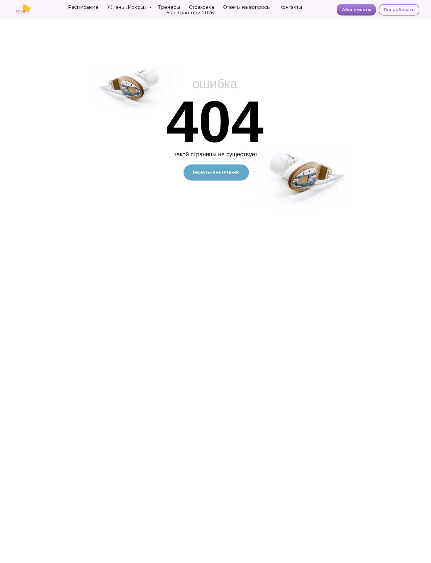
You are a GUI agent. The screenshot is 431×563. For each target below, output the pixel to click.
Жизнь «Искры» (127, 7)
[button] (399, 10)
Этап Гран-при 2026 (190, 13)
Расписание (83, 7)
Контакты (290, 7)
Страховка (201, 7)
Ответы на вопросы (247, 7)
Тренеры (169, 7)
